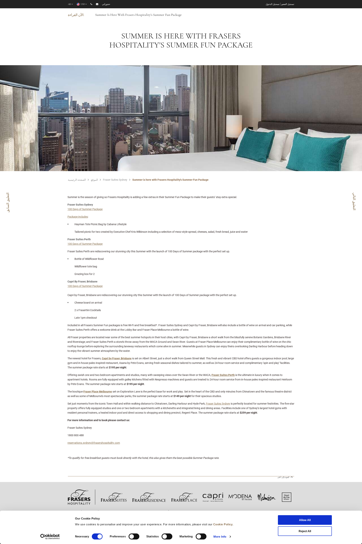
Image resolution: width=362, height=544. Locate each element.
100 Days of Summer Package (85, 209)
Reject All (305, 531)
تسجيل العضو (287, 4)
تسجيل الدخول (272, 4)
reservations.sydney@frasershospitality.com (93, 443)
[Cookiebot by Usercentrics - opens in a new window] (50, 536)
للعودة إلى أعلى (283, 477)
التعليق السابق (7, 202)
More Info (219, 536)
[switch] (134, 536)
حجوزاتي (106, 4)
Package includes (77, 216)
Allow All (305, 520)
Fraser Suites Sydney (218, 403)
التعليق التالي (354, 201)
